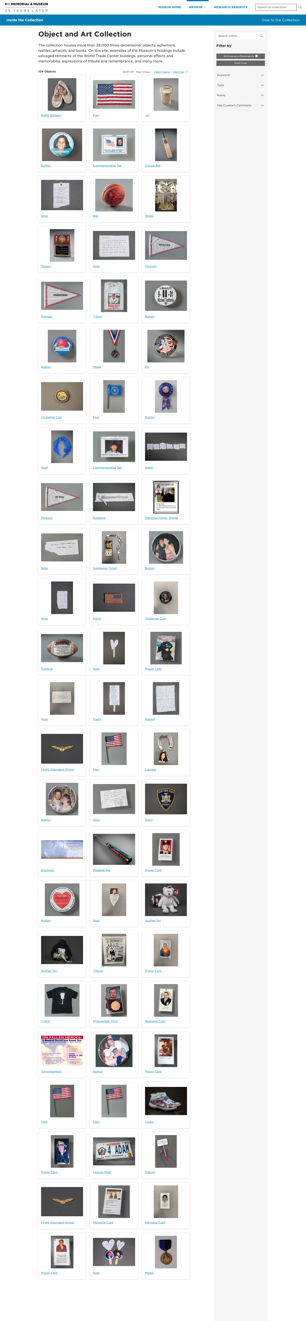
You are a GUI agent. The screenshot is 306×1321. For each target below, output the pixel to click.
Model (149, 216)
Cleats (149, 1122)
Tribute (98, 971)
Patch (97, 618)
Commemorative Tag (107, 165)
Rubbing (99, 518)
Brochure (47, 870)
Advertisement (51, 1071)
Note (44, 216)
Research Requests (230, 7)
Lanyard (150, 769)
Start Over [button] (240, 63)
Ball (95, 216)
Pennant (151, 266)
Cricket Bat (152, 165)
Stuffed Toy (153, 920)
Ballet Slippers (51, 115)
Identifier (179, 72)
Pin (147, 367)
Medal (97, 367)
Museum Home (169, 7)
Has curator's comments (234, 105)
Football (47, 669)
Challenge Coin (51, 417)
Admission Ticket (105, 568)
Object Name (162, 72)
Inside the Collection (24, 20)
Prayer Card (153, 669)
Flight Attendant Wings (57, 769)
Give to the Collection (281, 20)
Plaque (46, 266)
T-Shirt (97, 316)
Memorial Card (155, 1021)
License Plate (102, 1172)
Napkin (150, 719)
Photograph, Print (105, 1021)
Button (46, 165)
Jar (147, 115)
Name (221, 95)
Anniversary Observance (239, 56)
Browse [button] (196, 7)
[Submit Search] (300, 7)
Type (220, 85)
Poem (97, 719)
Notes (149, 467)
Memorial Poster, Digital (161, 518)
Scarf (44, 467)
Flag (96, 115)
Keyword (223, 75)
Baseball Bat (101, 870)
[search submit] (261, 36)
